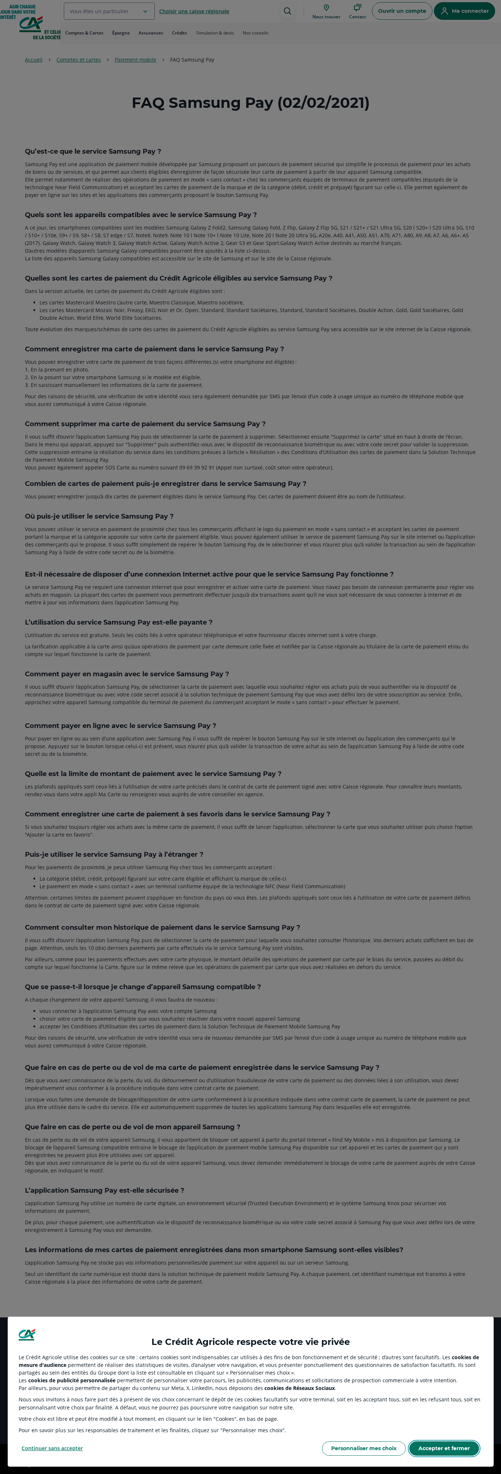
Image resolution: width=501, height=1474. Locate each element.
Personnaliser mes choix (363, 1448)
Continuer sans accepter (52, 1448)
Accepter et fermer (444, 1448)
